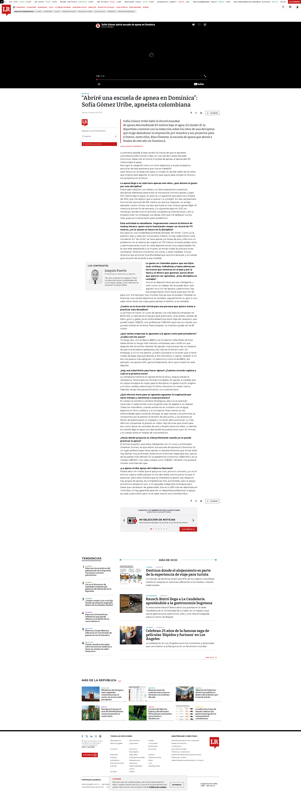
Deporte (151, 688)
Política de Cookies (157, 787)
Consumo (114, 749)
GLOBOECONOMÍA (63, 7)
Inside (150, 760)
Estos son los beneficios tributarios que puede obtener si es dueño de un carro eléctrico (97, 618)
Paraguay (105, 688)
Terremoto (111, 11)
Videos (132, 772)
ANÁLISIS (92, 7)
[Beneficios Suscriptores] (290, 7)
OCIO (51, 7)
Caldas (57, 11)
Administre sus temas (93, 144)
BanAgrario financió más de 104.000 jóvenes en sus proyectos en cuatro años (112, 713)
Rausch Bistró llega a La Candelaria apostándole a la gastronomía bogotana (179, 601)
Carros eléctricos (69, 11)
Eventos (151, 755)
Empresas (114, 755)
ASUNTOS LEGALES (106, 7)
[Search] (283, 7)
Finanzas (113, 758)
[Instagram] (97, 737)
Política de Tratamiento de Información (186, 755)
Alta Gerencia (134, 741)
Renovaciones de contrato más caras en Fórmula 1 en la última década (159, 694)
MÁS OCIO (210, 658)
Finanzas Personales (137, 758)
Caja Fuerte (133, 743)
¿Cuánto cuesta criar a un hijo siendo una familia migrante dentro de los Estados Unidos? (99, 603)
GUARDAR (214, 113)
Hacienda (88, 566)
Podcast (113, 766)
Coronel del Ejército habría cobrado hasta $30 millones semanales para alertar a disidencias (160, 714)
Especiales (133, 755)
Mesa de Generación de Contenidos (185, 741)
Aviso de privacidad (178, 749)
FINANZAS (20, 7)
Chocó (39, 11)
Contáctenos (176, 746)
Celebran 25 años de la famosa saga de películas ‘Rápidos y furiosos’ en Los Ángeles (177, 635)
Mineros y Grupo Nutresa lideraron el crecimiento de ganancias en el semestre (98, 633)
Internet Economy (117, 763)
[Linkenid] (92, 737)
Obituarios (133, 763)
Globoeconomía (154, 758)
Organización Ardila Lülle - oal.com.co (209, 785)
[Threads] (101, 737)
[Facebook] (191, 113)
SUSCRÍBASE (294, 2)
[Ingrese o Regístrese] (297, 7)
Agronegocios (115, 741)
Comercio (199, 707)
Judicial (198, 688)
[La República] (6, 10)
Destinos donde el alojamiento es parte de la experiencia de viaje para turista (178, 573)
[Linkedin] (201, 113)
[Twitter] (196, 113)
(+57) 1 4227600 (88, 747)
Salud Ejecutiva (154, 766)
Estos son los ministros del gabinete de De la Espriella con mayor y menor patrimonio (98, 571)
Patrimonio (48, 11)
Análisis (151, 741)
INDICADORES (135, 7)
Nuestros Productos (179, 743)
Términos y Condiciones (180, 752)
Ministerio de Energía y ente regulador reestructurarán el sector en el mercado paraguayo (112, 695)
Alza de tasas (100, 11)
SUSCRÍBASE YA (188, 529)
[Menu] (14, 7)
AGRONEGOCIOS (79, 7)
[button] (123, 520)
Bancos (104, 707)
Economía (152, 749)
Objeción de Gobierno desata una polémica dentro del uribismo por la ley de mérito (206, 694)
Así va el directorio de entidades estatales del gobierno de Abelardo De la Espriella (98, 588)
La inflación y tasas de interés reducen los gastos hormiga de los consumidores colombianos (205, 714)
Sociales (113, 772)
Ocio (150, 763)
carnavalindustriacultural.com (93, 787)
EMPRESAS (42, 7)
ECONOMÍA (31, 7)
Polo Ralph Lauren (85, 11)
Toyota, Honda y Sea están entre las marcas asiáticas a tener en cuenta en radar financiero (98, 648)
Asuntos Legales (116, 743)
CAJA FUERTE (122, 7)
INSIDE (146, 7)
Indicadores (114, 760)
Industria (89, 629)
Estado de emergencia (126, 11)
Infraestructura (134, 760)
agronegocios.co (108, 784)
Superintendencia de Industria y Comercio (187, 760)
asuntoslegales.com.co (90, 784)
